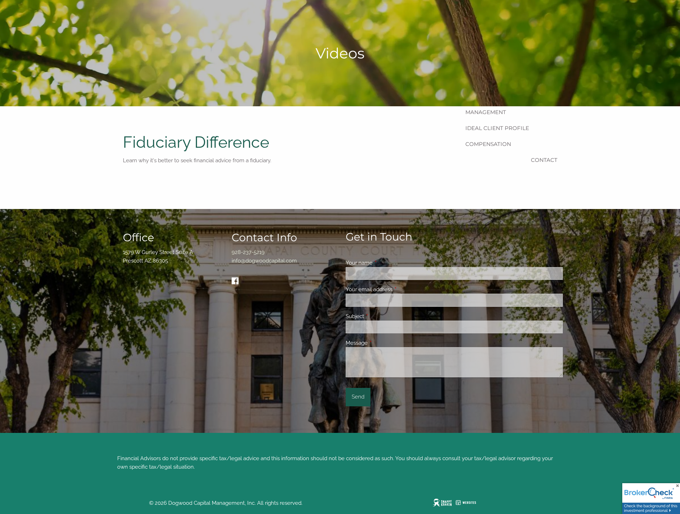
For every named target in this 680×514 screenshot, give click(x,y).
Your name (385, 263)
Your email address (395, 289)
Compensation (488, 144)
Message (382, 343)
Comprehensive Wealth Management (502, 107)
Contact (544, 160)
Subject (380, 316)
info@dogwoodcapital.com (264, 261)
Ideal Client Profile (497, 128)
